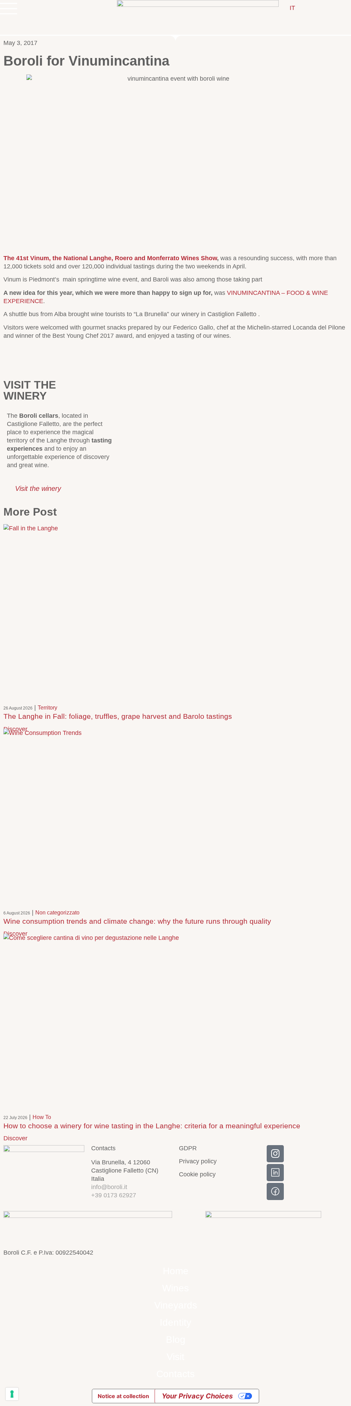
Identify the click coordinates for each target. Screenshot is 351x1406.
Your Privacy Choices (197, 1396)
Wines (175, 1288)
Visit (175, 1356)
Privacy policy (198, 1161)
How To (42, 1117)
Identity (175, 1322)
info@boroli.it (109, 1187)
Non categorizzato (57, 912)
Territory (47, 708)
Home (176, 1271)
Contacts (175, 1374)
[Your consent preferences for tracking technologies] (12, 1394)
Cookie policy (197, 1174)
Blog (175, 1339)
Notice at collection (123, 1396)
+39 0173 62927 (113, 1195)
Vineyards (175, 1305)
